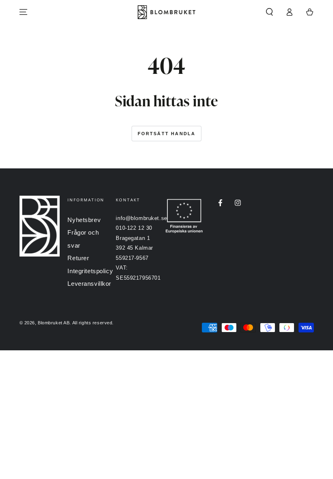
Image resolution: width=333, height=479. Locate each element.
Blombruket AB (53, 322)
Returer (78, 258)
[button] (269, 12)
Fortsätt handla (167, 133)
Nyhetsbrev (84, 219)
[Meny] (23, 12)
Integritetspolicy (90, 271)
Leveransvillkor (89, 283)
